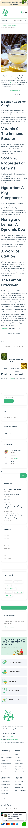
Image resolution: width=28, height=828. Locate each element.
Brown (8, 582)
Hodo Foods (10, 588)
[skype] (22, 346)
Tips (5, 555)
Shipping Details (19, 769)
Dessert (5, 542)
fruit (8, 585)
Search (8, 401)
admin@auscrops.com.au (12, 739)
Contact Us (4, 766)
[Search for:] (14, 604)
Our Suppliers (4, 793)
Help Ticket (18, 766)
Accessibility (4, 796)
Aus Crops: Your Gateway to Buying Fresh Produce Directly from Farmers (13, 507)
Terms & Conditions (6, 763)
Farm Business (4, 787)
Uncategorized (12, 25)
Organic (19, 592)
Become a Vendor (5, 781)
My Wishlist (18, 760)
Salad (5, 552)
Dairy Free (6, 538)
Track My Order (19, 763)
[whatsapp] (17, 346)
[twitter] (15, 346)
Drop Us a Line (10, 627)
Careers (3, 772)
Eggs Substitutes (19, 781)
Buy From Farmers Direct (11, 494)
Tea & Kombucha (19, 787)
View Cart (17, 757)
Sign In (16, 754)
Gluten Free (6, 545)
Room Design (7, 548)
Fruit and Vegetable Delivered (13, 489)
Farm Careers (4, 790)
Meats (8, 592)
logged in (11, 379)
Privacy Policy (4, 760)
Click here (9, 82)
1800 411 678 (10, 736)
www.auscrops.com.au (14, 90)
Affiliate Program (5, 784)
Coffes (18, 582)
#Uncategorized (12, 341)
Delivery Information (6, 757)
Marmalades (18, 784)
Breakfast (6, 535)
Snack (8, 595)
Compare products (19, 772)
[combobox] (6, 20)
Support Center (5, 769)
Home (4, 25)
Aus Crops (7, 500)
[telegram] (20, 346)
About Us (3, 754)
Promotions (4, 799)
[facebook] (13, 346)
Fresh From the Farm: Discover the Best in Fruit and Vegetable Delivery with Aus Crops (13, 516)
